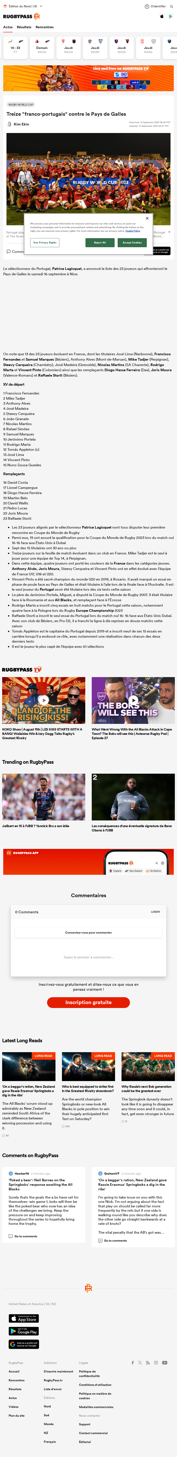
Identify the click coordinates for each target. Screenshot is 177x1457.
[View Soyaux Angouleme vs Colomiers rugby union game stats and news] (95, 48)
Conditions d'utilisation (95, 1385)
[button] (28, 1094)
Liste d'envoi (53, 1389)
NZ (46, 1433)
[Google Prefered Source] (155, 252)
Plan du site (17, 1415)
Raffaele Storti (50, 375)
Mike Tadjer (138, 359)
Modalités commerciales (96, 1407)
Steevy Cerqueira (18, 364)
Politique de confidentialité (89, 1373)
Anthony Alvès (24, 568)
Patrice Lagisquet (67, 268)
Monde (49, 1424)
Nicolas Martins (111, 364)
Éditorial (85, 1442)
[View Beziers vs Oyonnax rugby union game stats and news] (121, 48)
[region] (88, 234)
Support (84, 1424)
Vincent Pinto (29, 370)
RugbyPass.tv (53, 1380)
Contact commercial (93, 1433)
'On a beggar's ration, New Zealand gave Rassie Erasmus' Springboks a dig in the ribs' (132, 1184)
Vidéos (13, 1407)
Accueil (14, 1371)
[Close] (147, 218)
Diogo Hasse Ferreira (122, 370)
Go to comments (23, 1236)
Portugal (47, 589)
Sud (46, 1415)
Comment (20, 251)
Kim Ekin (21, 124)
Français (50, 1442)
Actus (8, 27)
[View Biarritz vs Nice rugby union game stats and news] (68, 48)
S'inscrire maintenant (58, 1371)
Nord (47, 1406)
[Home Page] (21, 16)
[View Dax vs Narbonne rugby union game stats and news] (148, 48)
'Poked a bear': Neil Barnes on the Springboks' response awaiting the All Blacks (41, 1184)
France (119, 563)
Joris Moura (161, 370)
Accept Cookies (132, 242)
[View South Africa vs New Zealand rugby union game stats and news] (15, 48)
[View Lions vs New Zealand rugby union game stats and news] (42, 48)
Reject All (100, 242)
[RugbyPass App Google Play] (88, 1332)
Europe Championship (95, 610)
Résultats (24, 27)
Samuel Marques (40, 359)
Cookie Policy (132, 231)
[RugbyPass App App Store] (88, 1319)
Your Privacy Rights (45, 242)
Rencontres (45, 27)
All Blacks (63, 600)
